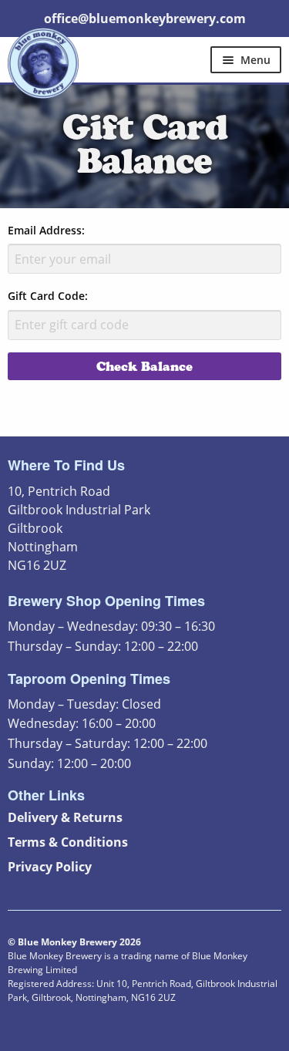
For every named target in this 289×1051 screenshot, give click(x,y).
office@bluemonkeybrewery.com (145, 18)
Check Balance (144, 366)
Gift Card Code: (48, 295)
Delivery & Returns (65, 817)
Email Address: (46, 230)
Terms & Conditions (68, 842)
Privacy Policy (50, 867)
